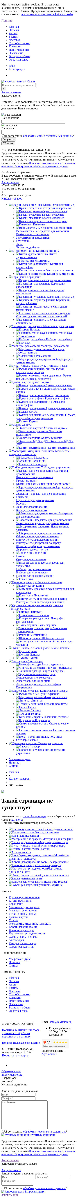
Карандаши (33, 835)
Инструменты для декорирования (37, 539)
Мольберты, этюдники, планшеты (30, 923)
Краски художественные (57, 829)
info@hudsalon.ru (60, 1021)
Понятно (6, 20)
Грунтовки (23, 240)
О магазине (16, 53)
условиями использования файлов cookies (47, 14)
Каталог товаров (11, 198)
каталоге (16, 819)
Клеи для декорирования (31, 510)
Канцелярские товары (53, 881)
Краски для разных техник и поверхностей (43, 483)
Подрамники (24, 687)
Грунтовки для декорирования (35, 500)
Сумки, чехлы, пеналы (54, 875)
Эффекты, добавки (28, 247)
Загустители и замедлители (33, 237)
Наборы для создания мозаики (35, 575)
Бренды (13, 36)
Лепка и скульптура (49, 865)
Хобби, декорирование (54, 861)
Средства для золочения (31, 559)
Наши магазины (19, 49)
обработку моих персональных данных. (48, 135)
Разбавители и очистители (32, 234)
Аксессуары (34, 878)
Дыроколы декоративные (32, 549)
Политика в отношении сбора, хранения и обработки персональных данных (21, 1033)
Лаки (19, 244)
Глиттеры (22, 496)
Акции (13, 33)
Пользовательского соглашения (45, 163)
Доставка (14, 39)
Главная (14, 26)
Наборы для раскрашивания (33, 569)
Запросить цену (34, 1191)
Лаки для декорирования (31, 506)
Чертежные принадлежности (27, 933)
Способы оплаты (19, 43)
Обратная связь (18, 59)
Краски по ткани (26, 480)
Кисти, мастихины (47, 832)
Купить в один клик (42, 1134)
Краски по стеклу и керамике (34, 477)
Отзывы (14, 30)
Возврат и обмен (19, 56)
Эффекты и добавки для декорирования (41, 493)
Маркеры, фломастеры (54, 842)
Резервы (21, 503)
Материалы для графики (57, 838)
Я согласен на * (36, 1131)
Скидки (14, 765)
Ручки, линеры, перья (52, 845)
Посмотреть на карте (15, 1055)
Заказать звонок (11, 92)
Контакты (15, 46)
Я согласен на (39, 135)
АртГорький (49, 1054)
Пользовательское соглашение (21, 1042)
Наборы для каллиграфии (32, 572)
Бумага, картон (40, 848)
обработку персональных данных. (44, 1131)
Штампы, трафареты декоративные (38, 546)
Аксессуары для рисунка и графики (38, 684)
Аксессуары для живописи (33, 680)
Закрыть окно (10, 182)
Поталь (20, 556)
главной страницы (34, 816)
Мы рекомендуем (19, 759)
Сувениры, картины (49, 884)
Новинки (14, 762)
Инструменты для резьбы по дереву (38, 542)
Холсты (26, 852)
